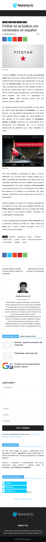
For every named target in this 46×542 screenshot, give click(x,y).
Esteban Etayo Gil (10, 34)
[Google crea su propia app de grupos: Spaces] (7, 366)
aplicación (12, 237)
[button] (43, 13)
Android (11, 19)
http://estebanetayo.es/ (23, 299)
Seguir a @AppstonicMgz (23, 499)
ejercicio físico (7, 239)
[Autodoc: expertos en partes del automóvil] (7, 345)
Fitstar (24, 239)
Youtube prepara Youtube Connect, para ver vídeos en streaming (12, 271)
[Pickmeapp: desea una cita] (7, 356)
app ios (30, 237)
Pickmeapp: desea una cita (26, 353)
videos (24, 242)
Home (4, 19)
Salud (24, 22)
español (17, 239)
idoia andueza (7, 242)
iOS (14, 22)
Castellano (38, 237)
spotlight (17, 242)
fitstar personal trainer (35, 239)
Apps (10, 22)
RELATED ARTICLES (11, 336)
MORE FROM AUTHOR (28, 336)
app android (21, 237)
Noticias (19, 22)
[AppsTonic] (23, 5)
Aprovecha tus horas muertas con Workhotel (35, 270)
